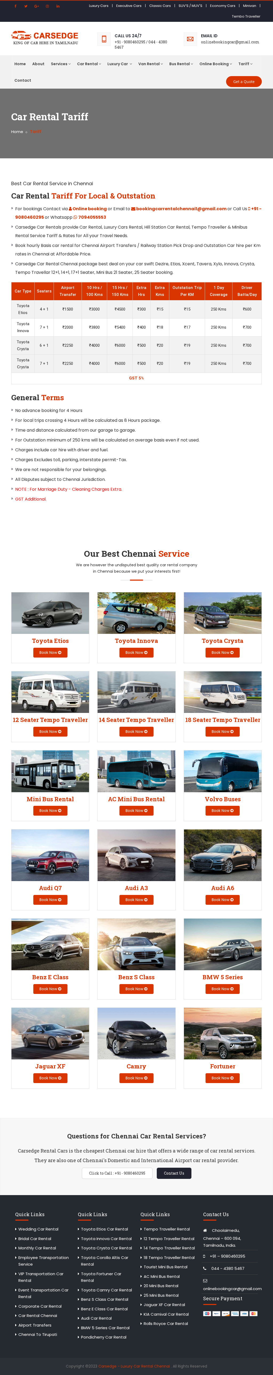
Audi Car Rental (96, 1318)
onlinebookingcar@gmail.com (232, 1288)
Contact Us (174, 1173)
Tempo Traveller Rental (167, 1229)
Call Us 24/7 (128, 36)
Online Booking (214, 64)
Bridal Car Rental (34, 1238)
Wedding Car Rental (38, 1229)
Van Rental (149, 64)
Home (20, 64)
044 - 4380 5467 (227, 1268)
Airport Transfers (34, 1325)
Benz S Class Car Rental (104, 1299)
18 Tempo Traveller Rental (169, 1257)
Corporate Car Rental (40, 1306)
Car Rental (87, 64)
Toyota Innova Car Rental (106, 1238)
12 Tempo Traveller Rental (169, 1238)
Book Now (48, 652)
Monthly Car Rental (37, 1248)
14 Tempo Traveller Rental (169, 1248)
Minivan (249, 5)
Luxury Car (118, 64)
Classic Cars (160, 5)
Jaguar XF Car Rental (164, 1304)
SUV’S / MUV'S (190, 5)
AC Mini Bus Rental (162, 1276)
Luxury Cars (99, 5)
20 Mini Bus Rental (161, 1286)
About (38, 64)
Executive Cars (129, 5)
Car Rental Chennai (37, 1315)
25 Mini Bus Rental (161, 1295)
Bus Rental (179, 64)
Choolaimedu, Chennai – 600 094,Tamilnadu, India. (222, 1238)
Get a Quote (244, 81)
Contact (22, 80)
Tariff (243, 64)
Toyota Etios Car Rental (104, 1229)
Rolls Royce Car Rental (166, 1323)
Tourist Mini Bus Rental (165, 1267)
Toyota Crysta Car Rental (106, 1248)
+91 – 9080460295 (227, 1256)
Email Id (209, 36)
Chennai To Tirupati (37, 1334)
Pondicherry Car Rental (103, 1337)
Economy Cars (222, 5)
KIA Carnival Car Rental (166, 1314)
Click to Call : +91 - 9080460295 (117, 1173)
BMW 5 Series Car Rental (105, 1328)
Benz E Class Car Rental (104, 1309)
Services (59, 64)
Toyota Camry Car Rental (106, 1290)
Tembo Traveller (246, 16)
